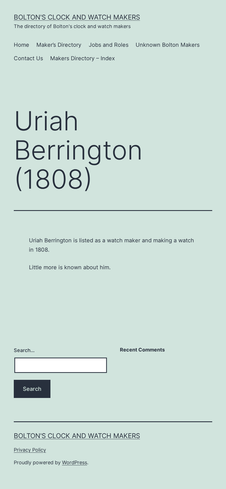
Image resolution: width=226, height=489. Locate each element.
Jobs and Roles (108, 45)
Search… (24, 350)
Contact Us (28, 58)
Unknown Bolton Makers (168, 45)
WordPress (74, 462)
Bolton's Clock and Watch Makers (77, 17)
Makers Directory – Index (82, 58)
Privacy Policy (30, 450)
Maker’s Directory (58, 45)
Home (21, 45)
